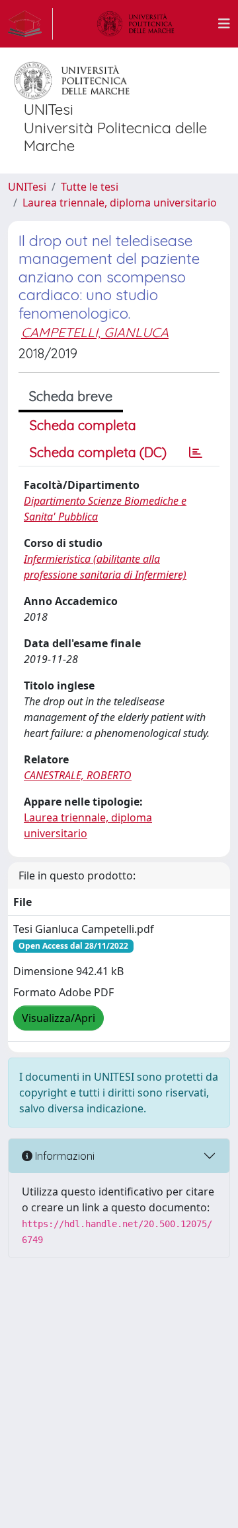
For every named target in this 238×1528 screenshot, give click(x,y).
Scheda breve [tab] (70, 396)
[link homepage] (30, 24)
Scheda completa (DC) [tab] (98, 452)
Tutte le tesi (89, 186)
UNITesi (27, 186)
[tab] (196, 452)
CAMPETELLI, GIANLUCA (95, 332)
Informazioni (63, 1155)
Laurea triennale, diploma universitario (119, 202)
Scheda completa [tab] (83, 425)
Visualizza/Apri (58, 1018)
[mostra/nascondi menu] (224, 23)
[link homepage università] (135, 24)
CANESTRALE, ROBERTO (78, 775)
